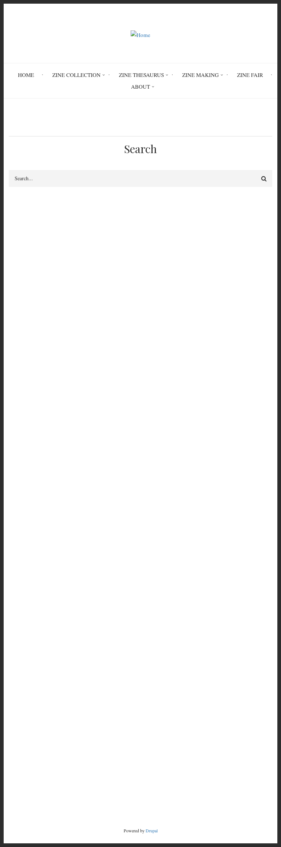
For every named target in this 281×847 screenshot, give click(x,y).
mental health (157, 368)
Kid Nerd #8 (23, 680)
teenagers (22, 381)
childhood (23, 368)
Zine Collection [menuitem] (76, 74)
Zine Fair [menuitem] (250, 74)
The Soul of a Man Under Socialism (49, 653)
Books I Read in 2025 (34, 688)
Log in (23, 541)
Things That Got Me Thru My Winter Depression (64, 636)
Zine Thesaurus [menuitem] (141, 74)
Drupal (152, 830)
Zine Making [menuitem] (200, 74)
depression (60, 368)
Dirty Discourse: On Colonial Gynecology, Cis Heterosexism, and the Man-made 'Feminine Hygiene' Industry (134, 609)
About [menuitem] (140, 86)
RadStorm (158, 788)
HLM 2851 (29, 453)
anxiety (194, 368)
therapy (55, 381)
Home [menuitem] (26, 74)
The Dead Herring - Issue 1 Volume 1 (52, 644)
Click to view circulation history (195, 453)
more (253, 703)
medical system (145, 381)
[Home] (140, 33)
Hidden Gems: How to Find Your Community (60, 671)
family (223, 368)
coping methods (96, 381)
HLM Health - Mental (36, 408)
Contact (120, 788)
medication (189, 381)
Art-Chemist (23, 618)
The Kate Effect (26, 662)
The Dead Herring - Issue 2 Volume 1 (52, 627)
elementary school (107, 368)
